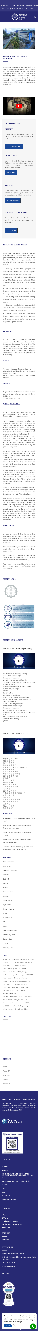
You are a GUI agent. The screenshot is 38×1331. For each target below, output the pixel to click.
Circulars (6, 875)
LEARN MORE (11, 230)
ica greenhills (12, 978)
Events (5, 883)
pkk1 (13, 990)
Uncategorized (8, 948)
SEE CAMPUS (11, 173)
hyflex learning (8, 975)
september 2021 (23, 1003)
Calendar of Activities (10, 870)
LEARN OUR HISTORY (14, 146)
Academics (6, 1027)
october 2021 (20, 984)
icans (20, 978)
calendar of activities (27, 959)
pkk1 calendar (21, 990)
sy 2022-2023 (8, 1006)
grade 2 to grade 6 (19, 969)
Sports (5, 943)
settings (19, 1322)
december (29, 962)
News (5, 926)
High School (7, 905)
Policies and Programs (9, 1199)
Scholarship (7, 1044)
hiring (24, 972)
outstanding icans (9, 987)
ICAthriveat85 (7, 918)
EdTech (4, 1215)
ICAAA (5, 913)
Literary (5, 922)
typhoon (24, 1006)
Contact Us (6, 1084)
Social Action (7, 939)
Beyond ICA (7, 866)
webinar (25, 1009)
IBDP (26, 975)
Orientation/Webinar (10, 930)
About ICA (6, 1023)
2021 (5, 959)
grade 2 (24, 966)
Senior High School (10, 1003)
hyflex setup (19, 975)
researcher (28, 997)
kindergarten (7, 981)
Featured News (8, 892)
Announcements (8, 862)
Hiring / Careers (8, 909)
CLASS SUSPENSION (17, 962)
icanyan (25, 978)
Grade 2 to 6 (7, 969)
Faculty (5, 888)
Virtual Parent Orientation (12, 1009)
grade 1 (18, 966)
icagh (5, 978)
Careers (5, 1052)
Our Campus (6, 1196)
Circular (6, 962)
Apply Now (5, 1240)
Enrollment (5, 1170)
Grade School (7, 900)
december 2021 (8, 966)
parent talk (7, 990)
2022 (10, 959)
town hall (17, 1006)
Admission (6, 1031)
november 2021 (8, 984)
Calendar (15, 959)
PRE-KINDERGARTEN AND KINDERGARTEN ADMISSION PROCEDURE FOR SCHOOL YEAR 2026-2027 (18, 1176)
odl (27, 984)
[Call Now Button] (33, 1326)
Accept (8, 1326)
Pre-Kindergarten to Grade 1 (13, 997)
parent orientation (22, 987)
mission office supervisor (22, 981)
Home (5, 1067)
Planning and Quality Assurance (12, 1224)
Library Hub (6, 1227)
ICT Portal (5, 1218)
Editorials (6, 879)
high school (17, 972)
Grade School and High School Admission (16, 1181)
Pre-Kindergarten (9, 994)
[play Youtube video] (19, 106)
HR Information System (10, 1221)
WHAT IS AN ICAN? (13, 200)
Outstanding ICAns (9, 935)
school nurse (7, 1000)
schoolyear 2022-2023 (21, 1000)
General (6, 896)
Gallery (4, 1185)
